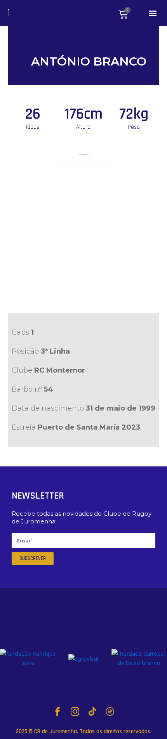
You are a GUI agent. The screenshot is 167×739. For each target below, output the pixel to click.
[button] (152, 13)
